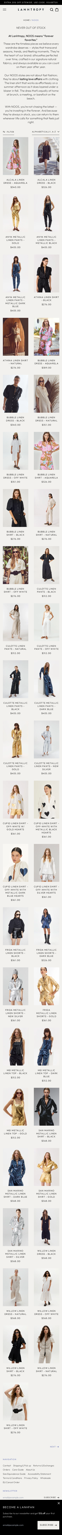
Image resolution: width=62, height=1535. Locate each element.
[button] (51, 9)
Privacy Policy (31, 1478)
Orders (6, 1469)
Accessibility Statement (39, 1474)
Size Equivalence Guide (14, 1474)
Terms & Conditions (12, 1478)
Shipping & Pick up (22, 1465)
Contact (7, 1465)
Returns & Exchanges (43, 1465)
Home (26, 20)
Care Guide (18, 1469)
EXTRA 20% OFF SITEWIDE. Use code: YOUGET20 (31, 2)
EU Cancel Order (11, 1482)
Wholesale (45, 1478)
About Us (30, 1469)
